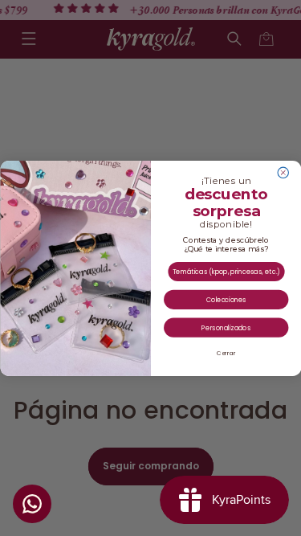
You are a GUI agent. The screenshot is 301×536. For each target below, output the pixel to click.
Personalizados (225, 327)
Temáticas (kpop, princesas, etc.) (225, 271)
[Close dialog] (283, 172)
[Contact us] (32, 504)
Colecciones (225, 299)
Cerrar (226, 353)
